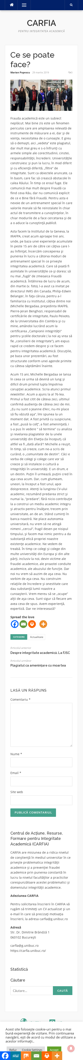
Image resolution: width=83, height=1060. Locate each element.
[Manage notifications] (71, 1048)
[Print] (32, 624)
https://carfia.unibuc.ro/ (28, 951)
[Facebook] (15, 624)
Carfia (41, 23)
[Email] (23, 624)
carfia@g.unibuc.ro (54, 919)
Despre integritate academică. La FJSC (40, 653)
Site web (16, 792)
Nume (16, 754)
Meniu (22, 5)
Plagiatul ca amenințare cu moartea (38, 665)
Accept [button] (54, 1050)
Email (15, 773)
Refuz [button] (13, 1050)
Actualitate (36, 637)
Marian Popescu (20, 72)
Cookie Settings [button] (32, 1050)
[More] (43, 624)
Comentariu (20, 699)
